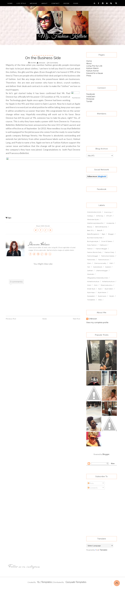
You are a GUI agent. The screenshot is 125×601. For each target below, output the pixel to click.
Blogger (105, 454)
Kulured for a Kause (94, 73)
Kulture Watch (92, 68)
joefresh (90, 270)
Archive (33, 3)
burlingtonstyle (92, 241)
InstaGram (90, 96)
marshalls (90, 274)
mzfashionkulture (108, 281)
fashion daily (109, 252)
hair (88, 267)
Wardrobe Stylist (93, 219)
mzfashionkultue (93, 281)
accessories (110, 223)
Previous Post (11, 319)
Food (75, 3)
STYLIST (109, 216)
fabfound (103, 245)
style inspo (91, 292)
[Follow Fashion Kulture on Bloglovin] (96, 176)
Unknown (93, 319)
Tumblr (89, 101)
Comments (93, 488)
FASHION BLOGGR (94, 212)
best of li (90, 230)
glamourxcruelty (100, 263)
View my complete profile (97, 322)
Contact (56, 3)
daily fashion (92, 245)
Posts (91, 483)
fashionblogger (92, 256)
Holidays (90, 216)
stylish (111, 296)
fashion (90, 249)
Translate (103, 550)
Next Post (76, 319)
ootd (89, 285)
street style (91, 289)
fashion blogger (101, 249)
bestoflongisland (93, 234)
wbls (100, 300)
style (100, 289)
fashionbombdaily (107, 256)
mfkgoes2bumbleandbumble (97, 278)
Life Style (21, 3)
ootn (96, 285)
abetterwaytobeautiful (95, 223)
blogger (111, 234)
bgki (103, 234)
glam (89, 263)
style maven (102, 292)
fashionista (91, 259)
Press (88, 76)
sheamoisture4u (106, 285)
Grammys (107, 212)
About (44, 3)
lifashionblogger (102, 270)
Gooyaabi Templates (76, 581)
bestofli (99, 230)
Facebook (90, 94)
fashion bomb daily (94, 252)
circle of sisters (106, 241)
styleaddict (91, 296)
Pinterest (90, 99)
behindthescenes (101, 227)
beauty (89, 227)
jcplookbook (97, 267)
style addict (109, 289)
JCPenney (99, 216)
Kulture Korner (92, 71)
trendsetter (91, 300)
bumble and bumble (94, 238)
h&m (111, 263)
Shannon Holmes (39, 244)
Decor (66, 3)
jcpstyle (108, 267)
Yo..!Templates (44, 581)
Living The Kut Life (94, 66)
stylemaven (102, 296)
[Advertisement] (101, 512)
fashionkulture (103, 259)
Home (10, 3)
